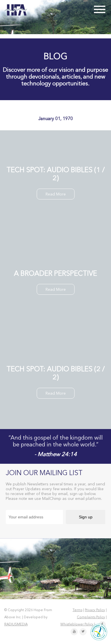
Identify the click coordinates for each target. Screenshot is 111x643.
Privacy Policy (95, 610)
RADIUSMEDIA (16, 624)
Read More (56, 194)
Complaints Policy (91, 617)
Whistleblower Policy (76, 624)
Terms (77, 610)
